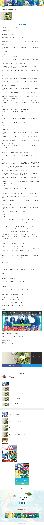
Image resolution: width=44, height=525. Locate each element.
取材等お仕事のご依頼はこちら (22, 508)
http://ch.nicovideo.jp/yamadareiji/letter (15, 336)
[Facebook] (19, 25)
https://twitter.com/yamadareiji (12, 333)
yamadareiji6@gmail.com (12, 334)
